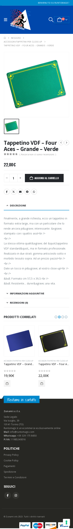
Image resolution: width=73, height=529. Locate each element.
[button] (6, 20)
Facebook (7, 192)
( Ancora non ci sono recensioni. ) (37, 154)
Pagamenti (9, 466)
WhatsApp (34, 192)
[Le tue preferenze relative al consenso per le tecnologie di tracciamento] (66, 522)
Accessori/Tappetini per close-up (18, 361)
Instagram (15, 495)
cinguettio (14, 192)
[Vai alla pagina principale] (5, 38)
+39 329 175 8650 (26, 435)
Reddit (27, 192)
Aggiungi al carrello (46, 178)
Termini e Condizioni (15, 477)
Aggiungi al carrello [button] (7, 383)
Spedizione (10, 471)
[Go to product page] (19, 341)
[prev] (61, 142)
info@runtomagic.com (22, 431)
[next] (66, 142)
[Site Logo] (20, 19)
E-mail (20, 192)
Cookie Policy (11, 460)
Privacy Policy (11, 454)
